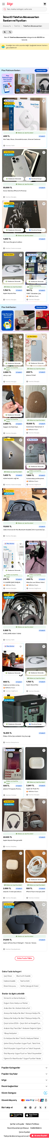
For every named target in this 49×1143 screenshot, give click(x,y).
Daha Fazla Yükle (24, 958)
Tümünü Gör (41, 70)
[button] (3, 4)
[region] (25, 84)
